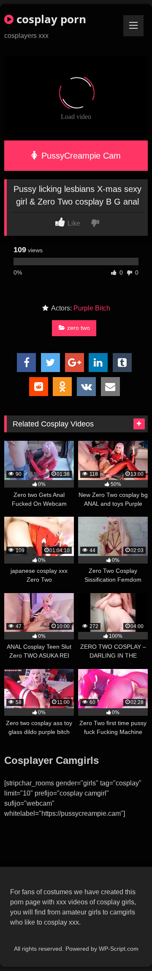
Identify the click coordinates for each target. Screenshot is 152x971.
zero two (78, 327)
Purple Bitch (91, 308)
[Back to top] (126, 946)
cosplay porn (50, 19)
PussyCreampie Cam (80, 155)
